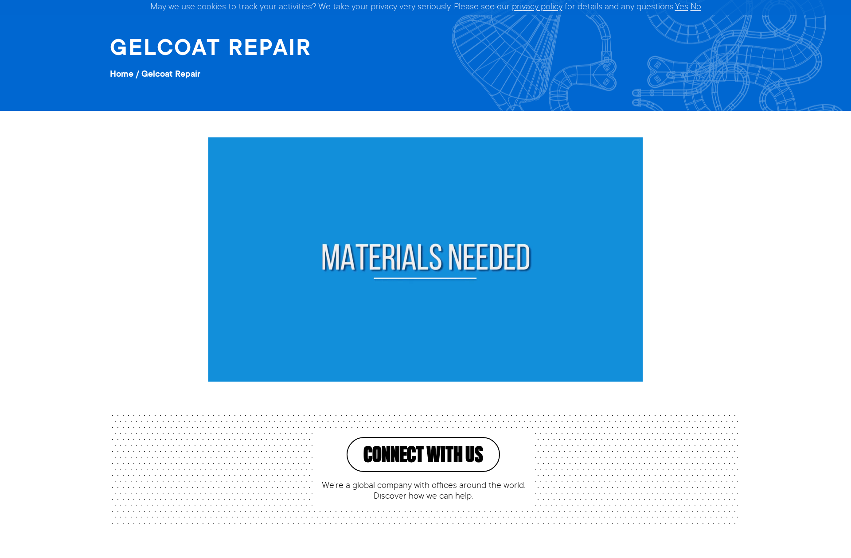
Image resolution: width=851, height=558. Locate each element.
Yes (681, 7)
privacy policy (537, 7)
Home (121, 75)
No (696, 7)
